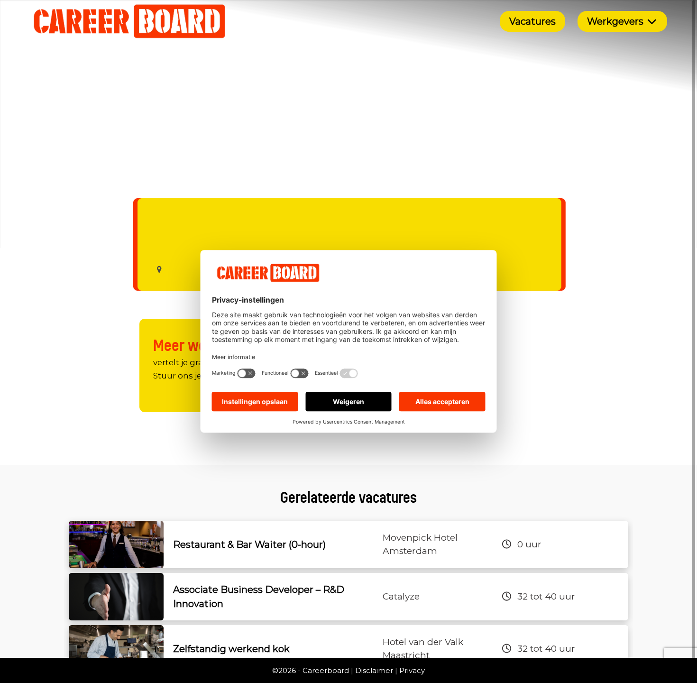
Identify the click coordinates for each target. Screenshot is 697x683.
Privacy (412, 670)
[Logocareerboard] (130, 21)
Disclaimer (374, 670)
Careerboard (326, 670)
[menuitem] (532, 21)
